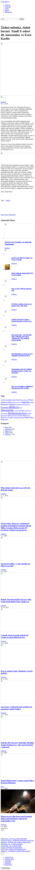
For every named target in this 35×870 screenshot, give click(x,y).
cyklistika (31, 402)
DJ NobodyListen (26, 404)
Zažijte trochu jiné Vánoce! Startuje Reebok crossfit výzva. (21, 320)
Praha (9, 415)
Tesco (3, 417)
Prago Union (4, 415)
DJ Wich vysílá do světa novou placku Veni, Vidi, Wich (21, 305)
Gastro (7, 8)
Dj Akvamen (18, 404)
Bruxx (15, 402)
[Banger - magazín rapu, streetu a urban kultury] (16, 842)
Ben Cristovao (24, 400)
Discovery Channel (8, 404)
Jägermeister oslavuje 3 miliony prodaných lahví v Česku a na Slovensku (21, 371)
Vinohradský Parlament (18, 417)
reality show (14, 415)
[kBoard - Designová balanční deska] (11, 847)
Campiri (19, 402)
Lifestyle (7, 5)
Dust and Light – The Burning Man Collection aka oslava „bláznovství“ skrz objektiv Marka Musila (21, 337)
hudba (20, 407)
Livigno (22, 410)
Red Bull (20, 415)
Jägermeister (7, 410)
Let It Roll (16, 410)
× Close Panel (6, 868)
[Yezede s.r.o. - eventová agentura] (12, 844)
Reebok (25, 415)
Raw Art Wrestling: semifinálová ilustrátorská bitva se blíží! (22, 387)
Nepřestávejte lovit (17, 413)
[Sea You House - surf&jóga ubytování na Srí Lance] (17, 840)
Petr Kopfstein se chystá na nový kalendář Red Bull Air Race (22, 354)
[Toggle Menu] (2, 853)
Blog (6, 427)
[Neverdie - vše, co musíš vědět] (11, 846)
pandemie (29, 413)
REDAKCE (8, 12)
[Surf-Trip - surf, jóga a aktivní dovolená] (14, 838)
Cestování (8, 7)
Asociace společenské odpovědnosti (10, 400)
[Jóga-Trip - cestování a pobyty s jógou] (6, 837)
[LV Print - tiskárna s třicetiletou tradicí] (13, 849)
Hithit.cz (14, 407)
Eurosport (5, 407)
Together (10, 417)
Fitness (7, 10)
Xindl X (7, 200)
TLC (6, 417)
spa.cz (28, 415)
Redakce (3, 102)
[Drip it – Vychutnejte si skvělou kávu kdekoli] (15, 851)
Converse (25, 402)
